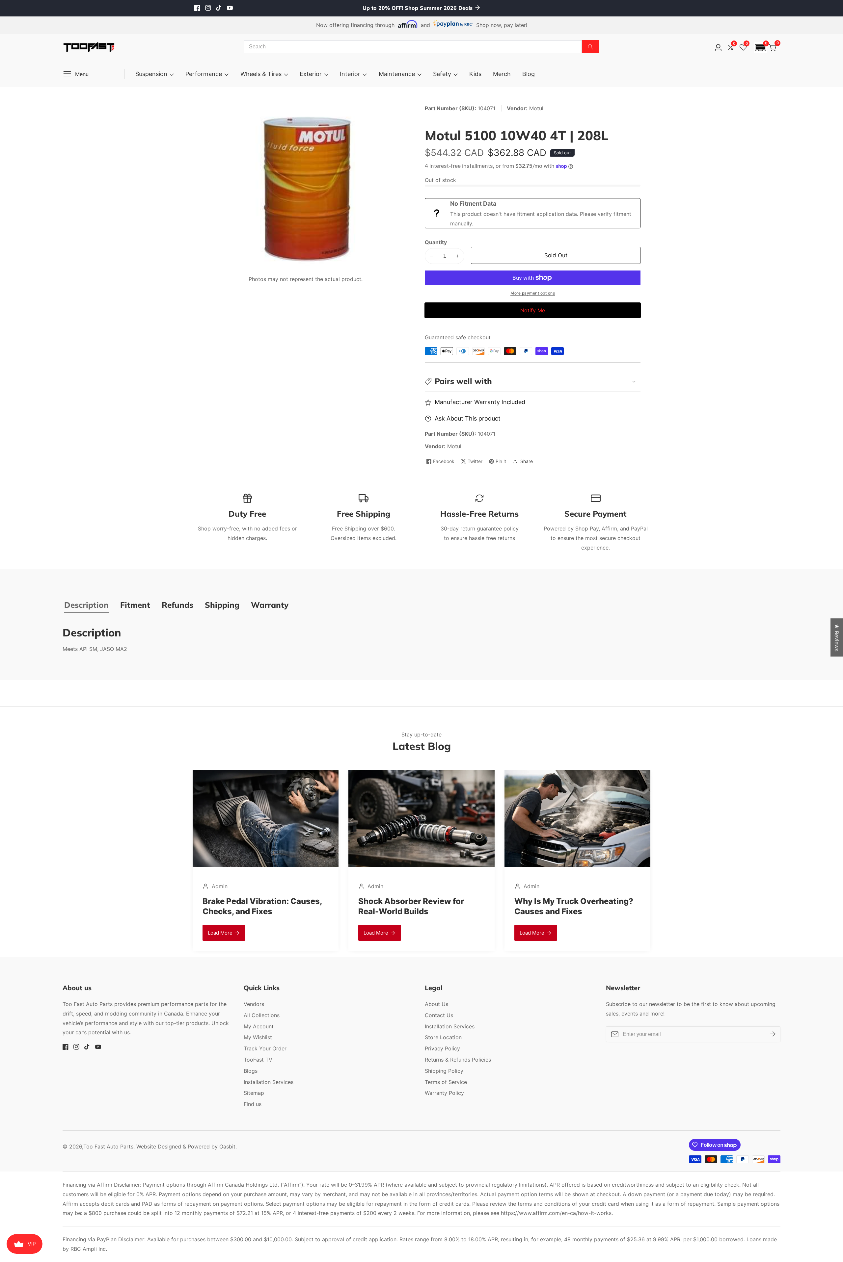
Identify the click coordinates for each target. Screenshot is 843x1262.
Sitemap (254, 1093)
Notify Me (532, 310)
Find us (252, 1104)
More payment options (532, 293)
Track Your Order (265, 1048)
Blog (528, 73)
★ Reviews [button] (836, 637)
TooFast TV (258, 1059)
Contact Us (439, 1015)
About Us (436, 1004)
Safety (442, 73)
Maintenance (397, 73)
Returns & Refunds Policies (458, 1059)
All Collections (262, 1015)
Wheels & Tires (261, 73)
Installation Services (268, 1082)
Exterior (311, 73)
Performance (203, 73)
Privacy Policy (442, 1048)
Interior (350, 73)
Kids (475, 73)
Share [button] (526, 461)
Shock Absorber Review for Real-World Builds (411, 906)
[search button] (590, 46)
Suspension (151, 73)
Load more (220, 933)
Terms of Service (446, 1082)
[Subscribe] (773, 1034)
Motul (454, 446)
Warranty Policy (444, 1093)
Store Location (443, 1037)
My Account (259, 1026)
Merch (502, 73)
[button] (760, 47)
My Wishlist (258, 1037)
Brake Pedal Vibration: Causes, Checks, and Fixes (262, 906)
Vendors (254, 1004)
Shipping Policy (444, 1071)
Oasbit (227, 1146)
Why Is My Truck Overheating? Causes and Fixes (573, 906)
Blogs (251, 1071)
